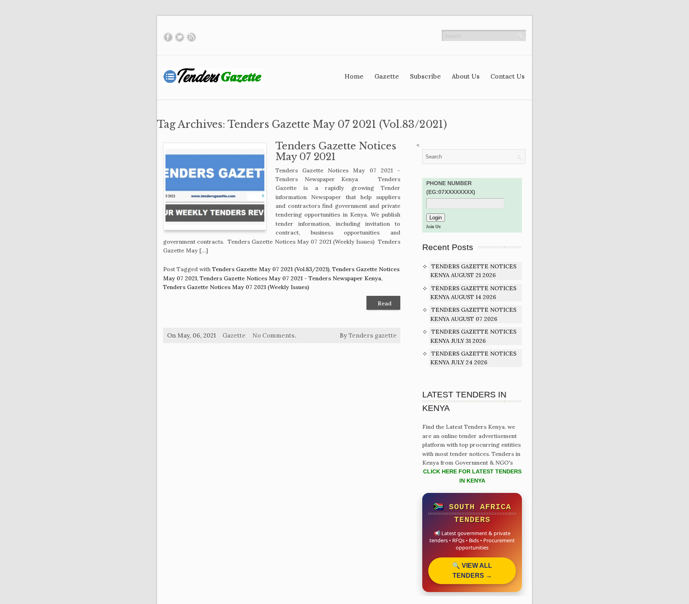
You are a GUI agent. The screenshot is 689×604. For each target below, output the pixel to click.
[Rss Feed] (191, 37)
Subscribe (425, 76)
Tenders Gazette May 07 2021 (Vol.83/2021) (270, 269)
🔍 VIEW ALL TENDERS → (472, 570)
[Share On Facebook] (168, 37)
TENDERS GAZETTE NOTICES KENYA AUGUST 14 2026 (473, 293)
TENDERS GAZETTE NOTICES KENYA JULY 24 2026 (473, 358)
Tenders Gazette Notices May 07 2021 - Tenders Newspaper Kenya (290, 278)
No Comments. (274, 335)
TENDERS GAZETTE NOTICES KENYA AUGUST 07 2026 (473, 314)
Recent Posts (447, 247)
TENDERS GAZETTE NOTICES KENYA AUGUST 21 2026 (473, 271)
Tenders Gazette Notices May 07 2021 (336, 151)
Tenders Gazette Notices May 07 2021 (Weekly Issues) (236, 287)
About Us (466, 76)
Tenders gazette (372, 335)
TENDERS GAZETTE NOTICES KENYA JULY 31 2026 (473, 336)
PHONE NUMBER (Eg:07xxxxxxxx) (450, 187)
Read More (384, 305)
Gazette (386, 76)
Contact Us (507, 76)
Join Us (433, 226)
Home (354, 76)
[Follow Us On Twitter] (180, 37)
